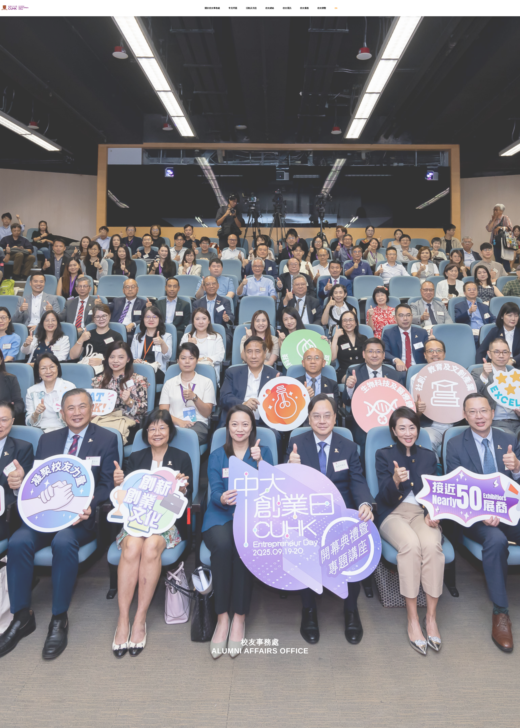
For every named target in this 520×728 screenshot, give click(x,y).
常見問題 (233, 8)
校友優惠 (304, 8)
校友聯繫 (321, 8)
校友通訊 (287, 8)
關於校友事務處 (212, 8)
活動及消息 (251, 8)
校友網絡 (269, 8)
